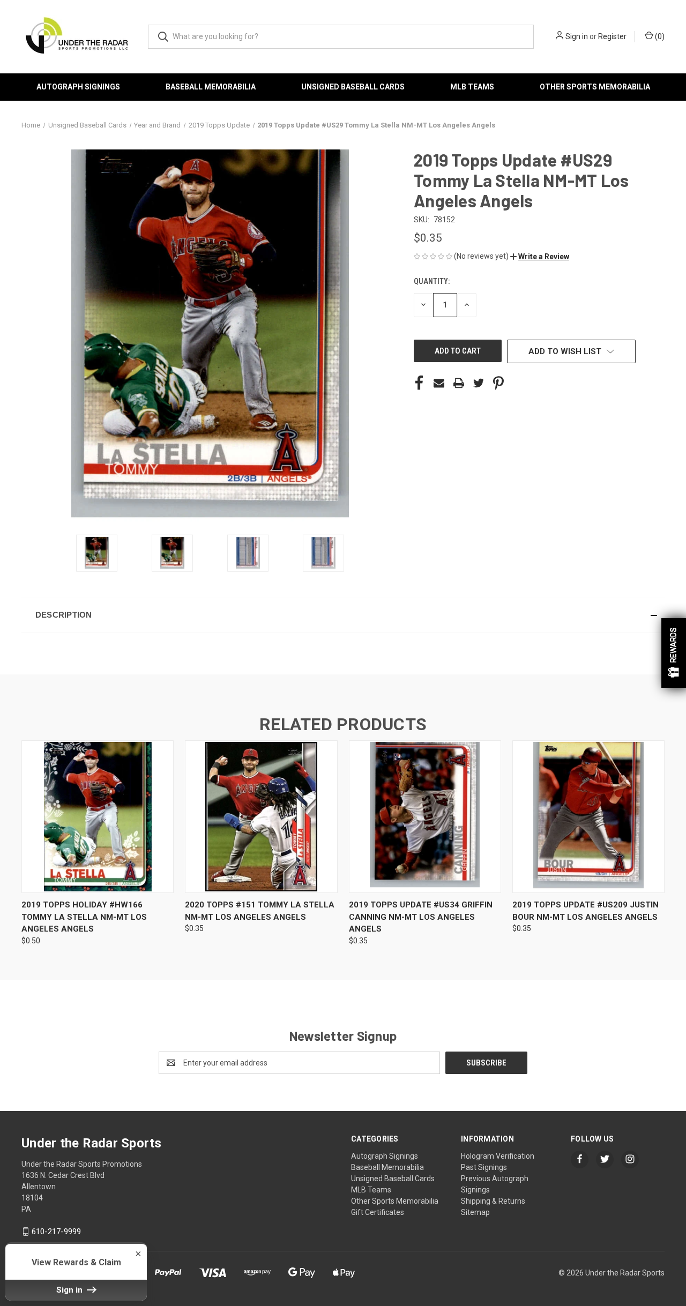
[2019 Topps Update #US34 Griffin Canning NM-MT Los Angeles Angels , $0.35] (425, 816)
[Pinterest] (498, 383)
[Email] (439, 383)
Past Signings (484, 1167)
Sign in (576, 36)
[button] (539, 256)
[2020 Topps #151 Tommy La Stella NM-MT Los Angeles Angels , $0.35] (261, 816)
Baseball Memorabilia (211, 86)
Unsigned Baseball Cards (353, 86)
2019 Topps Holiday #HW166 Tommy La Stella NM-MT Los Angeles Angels (84, 917)
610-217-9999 (56, 1231)
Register (612, 36)
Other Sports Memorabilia (595, 86)
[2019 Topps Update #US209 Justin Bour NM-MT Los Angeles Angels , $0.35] (588, 816)
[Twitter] (478, 383)
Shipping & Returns (493, 1201)
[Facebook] (419, 383)
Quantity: (432, 281)
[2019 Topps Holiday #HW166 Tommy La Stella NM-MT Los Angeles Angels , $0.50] (98, 816)
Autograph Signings (78, 86)
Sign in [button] (70, 1290)
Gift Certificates (377, 1212)
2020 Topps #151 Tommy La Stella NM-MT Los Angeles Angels (259, 911)
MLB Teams (472, 86)
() (659, 36)
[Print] (458, 383)
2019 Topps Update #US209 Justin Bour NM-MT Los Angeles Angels (585, 911)
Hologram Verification (497, 1156)
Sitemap (475, 1212)
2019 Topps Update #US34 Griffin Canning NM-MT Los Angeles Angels (421, 917)
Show (673, 653)
